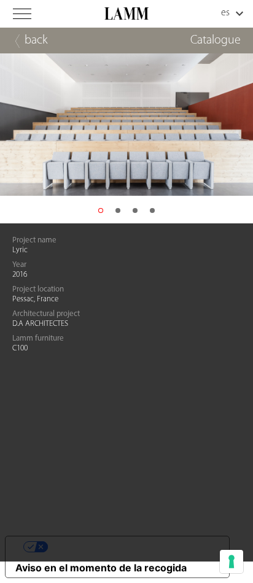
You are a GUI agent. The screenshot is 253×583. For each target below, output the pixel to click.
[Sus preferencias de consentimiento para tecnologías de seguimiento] (231, 561)
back (36, 40)
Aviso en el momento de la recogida (101, 568)
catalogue (215, 40)
